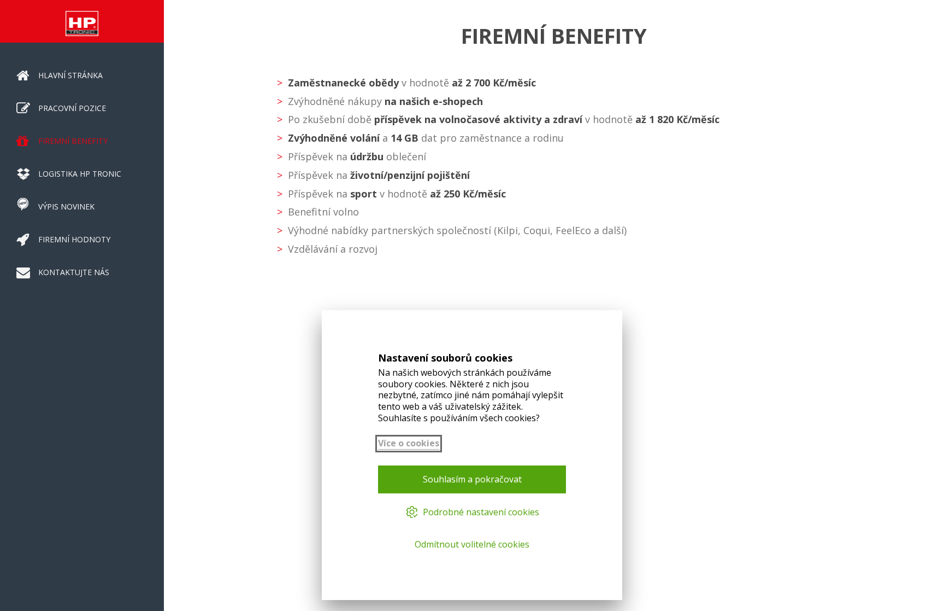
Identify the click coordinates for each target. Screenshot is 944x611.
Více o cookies (408, 443)
